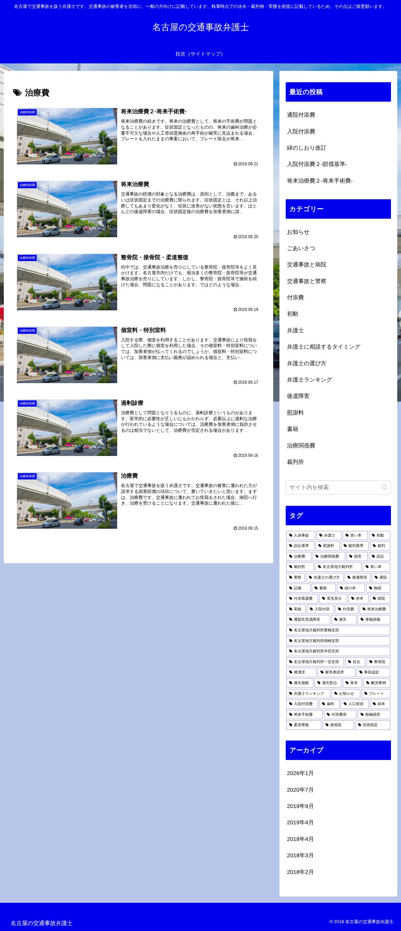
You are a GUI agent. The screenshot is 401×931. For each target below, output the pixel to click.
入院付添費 (301, 131)
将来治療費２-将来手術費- (320, 181)
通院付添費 (301, 115)
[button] (384, 487)
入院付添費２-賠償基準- (317, 164)
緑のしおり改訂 (306, 148)
